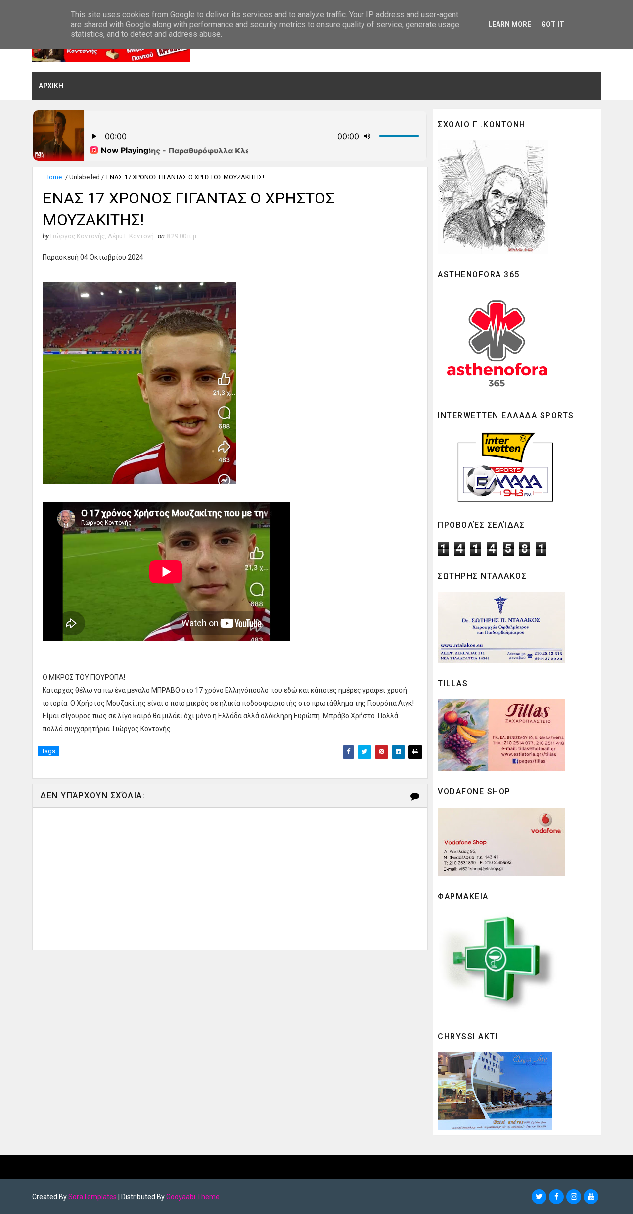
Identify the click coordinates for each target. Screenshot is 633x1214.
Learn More (509, 24)
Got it (552, 24)
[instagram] (573, 1196)
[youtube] (591, 1196)
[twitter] (539, 1196)
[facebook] (556, 1196)
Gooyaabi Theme (193, 1197)
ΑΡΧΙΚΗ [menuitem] (51, 86)
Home (53, 177)
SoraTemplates (92, 1197)
